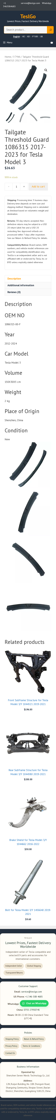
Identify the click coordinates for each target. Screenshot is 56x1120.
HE (23, 36)
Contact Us (10, 1053)
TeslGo (28, 16)
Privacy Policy (11, 1046)
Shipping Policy (12, 1039)
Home (8, 56)
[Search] (50, 30)
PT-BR (35, 36)
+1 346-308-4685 (34, 996)
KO (28, 36)
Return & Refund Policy (34, 1039)
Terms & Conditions (31, 1046)
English (16, 36)
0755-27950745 (32, 1009)
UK (41, 36)
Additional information (20, 285)
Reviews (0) (14, 292)
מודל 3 (16, 56)
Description (14, 278)
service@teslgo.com (31, 991)
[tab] (28, 278)
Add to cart (38, 186)
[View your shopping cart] (51, 42)
